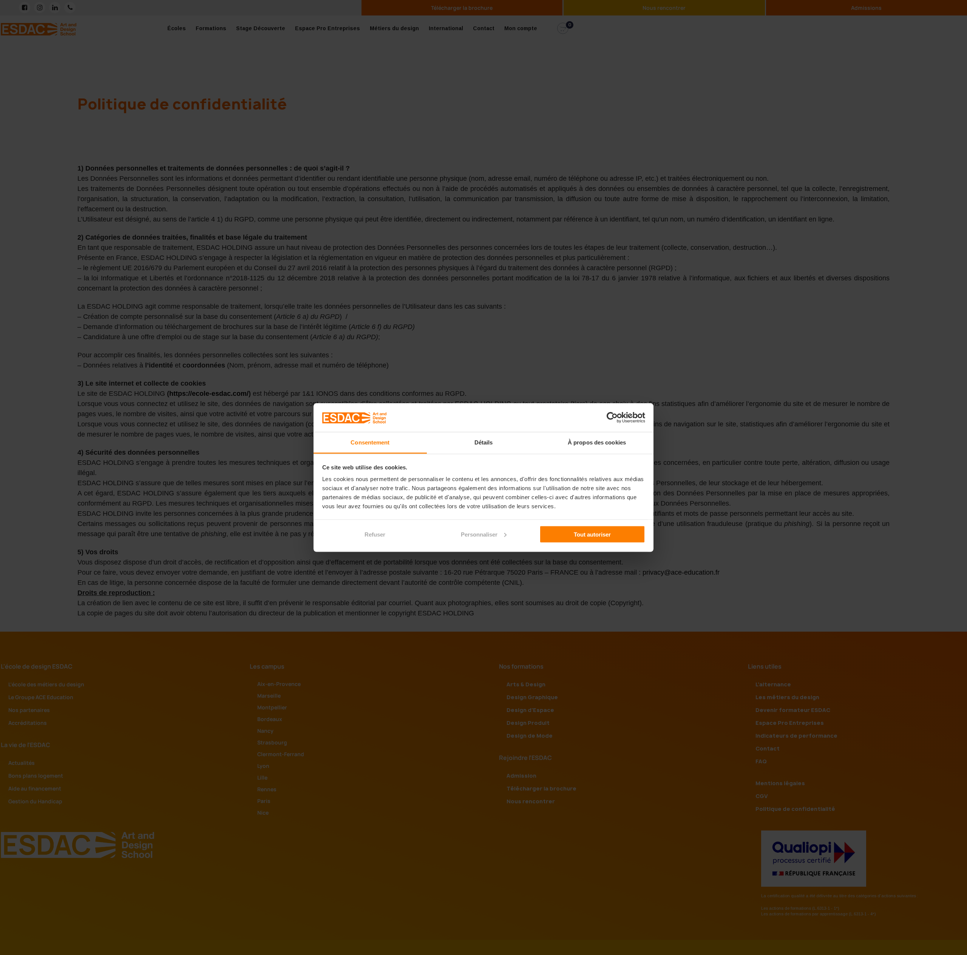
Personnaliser (479, 534)
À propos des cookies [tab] (597, 442)
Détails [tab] (483, 442)
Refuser (375, 534)
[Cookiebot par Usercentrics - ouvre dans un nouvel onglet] (612, 417)
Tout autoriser (592, 534)
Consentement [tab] (370, 442)
